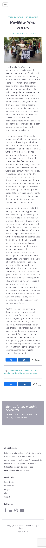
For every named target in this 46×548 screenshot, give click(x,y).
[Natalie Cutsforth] (24, 4)
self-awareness (30, 373)
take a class (20, 470)
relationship (32, 17)
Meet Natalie (9, 482)
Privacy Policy (23, 532)
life (36, 370)
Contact (7, 497)
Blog (6, 493)
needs (7, 373)
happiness (29, 370)
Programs (7, 490)
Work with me (9, 486)
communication (15, 17)
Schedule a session (12, 467)
